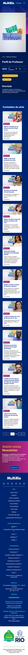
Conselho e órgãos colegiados (13, 555)
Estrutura (14, 495)
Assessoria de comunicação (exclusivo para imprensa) (14, 602)
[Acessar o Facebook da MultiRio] (16, 484)
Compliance (13, 552)
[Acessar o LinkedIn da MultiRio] (24, 484)
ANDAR (13, 526)
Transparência (14, 546)
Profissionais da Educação (10, 75)
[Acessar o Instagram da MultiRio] (8, 484)
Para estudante (14, 506)
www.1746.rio (16, 621)
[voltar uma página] (8, 434)
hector (13, 534)
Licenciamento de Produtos (13, 517)
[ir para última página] (23, 434)
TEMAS (13, 540)
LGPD (13, 572)
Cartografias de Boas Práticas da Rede (14, 529)
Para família (14, 509)
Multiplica (13, 537)
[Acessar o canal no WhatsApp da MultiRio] (20, 484)
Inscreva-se (14, 467)
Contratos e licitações (13, 567)
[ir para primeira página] (4, 434)
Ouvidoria (14, 594)
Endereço (14, 583)
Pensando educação (14, 515)
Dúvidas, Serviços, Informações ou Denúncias (14, 612)
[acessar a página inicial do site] (8, 3)
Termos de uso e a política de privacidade (14, 576)
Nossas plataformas (14, 523)
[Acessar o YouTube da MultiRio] (4, 484)
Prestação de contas (13, 561)
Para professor (7, 79)
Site (14, 489)
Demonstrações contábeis (13, 564)
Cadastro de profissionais (13, 570)
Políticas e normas (13, 558)
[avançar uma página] (19, 434)
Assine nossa (11, 448)
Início (3, 57)
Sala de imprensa (14, 498)
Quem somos (14, 492)
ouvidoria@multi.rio (14, 597)
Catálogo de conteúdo (14, 501)
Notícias (14, 512)
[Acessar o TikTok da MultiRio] (12, 484)
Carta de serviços (13, 549)
